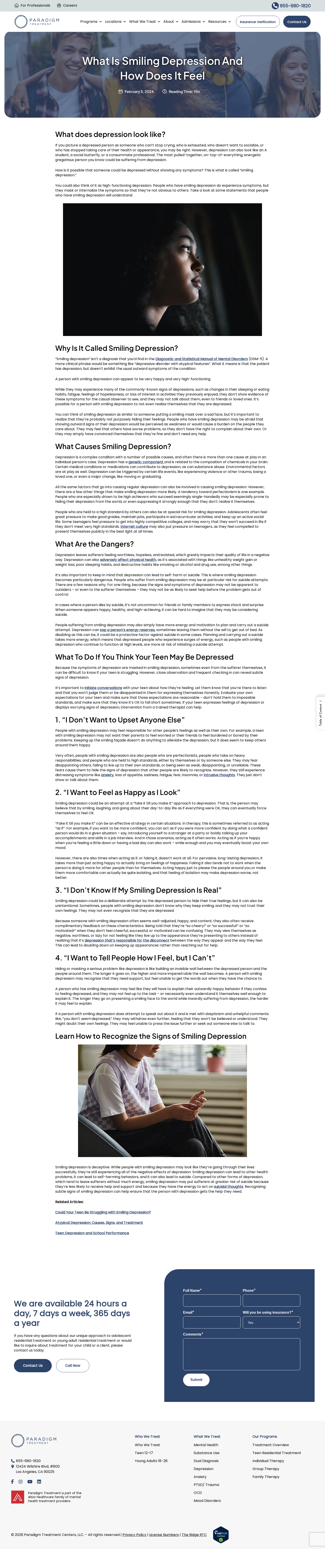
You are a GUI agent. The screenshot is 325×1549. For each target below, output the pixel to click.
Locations (113, 21)
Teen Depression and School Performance (92, 1233)
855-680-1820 (295, 6)
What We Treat (142, 21)
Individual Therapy (268, 1460)
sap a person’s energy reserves (127, 629)
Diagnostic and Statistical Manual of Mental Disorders (201, 358)
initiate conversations (103, 687)
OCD (198, 1492)
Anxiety (200, 1476)
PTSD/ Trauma (206, 1484)
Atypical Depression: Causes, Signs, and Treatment (99, 1222)
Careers (70, 5)
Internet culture (134, 526)
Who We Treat (147, 1444)
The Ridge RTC (194, 1534)
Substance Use (207, 1452)
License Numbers (164, 1534)
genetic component (146, 462)
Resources (217, 21)
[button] (321, 713)
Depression (203, 1468)
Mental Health (206, 1444)
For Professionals (35, 5)
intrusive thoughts (219, 774)
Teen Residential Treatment (276, 1452)
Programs (89, 21)
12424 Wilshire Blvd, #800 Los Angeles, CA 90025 (38, 1469)
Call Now (72, 1365)
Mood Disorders (207, 1500)
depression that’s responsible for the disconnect (127, 940)
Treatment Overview (270, 1444)
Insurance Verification (258, 21)
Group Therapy (265, 1468)
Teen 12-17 (144, 1452)
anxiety (107, 774)
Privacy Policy (134, 1534)
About (168, 21)
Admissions (191, 21)
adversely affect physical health (128, 559)
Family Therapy (265, 1476)
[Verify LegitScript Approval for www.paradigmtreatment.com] (221, 1534)
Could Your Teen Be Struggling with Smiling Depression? (103, 1212)
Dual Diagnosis (206, 1460)
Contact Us (296, 21)
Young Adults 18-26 (151, 1460)
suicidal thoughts (228, 1186)
